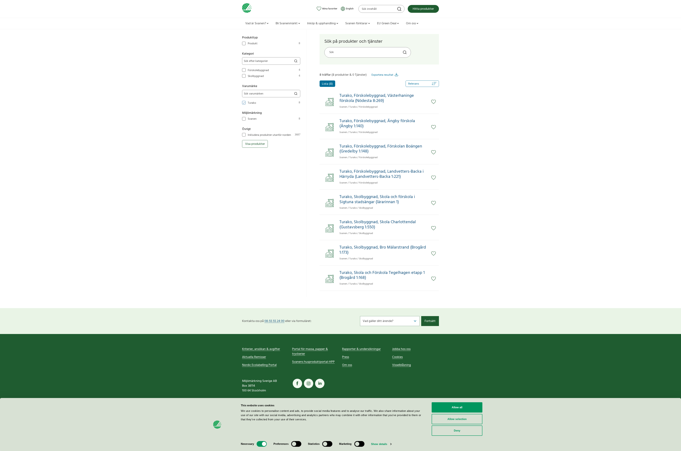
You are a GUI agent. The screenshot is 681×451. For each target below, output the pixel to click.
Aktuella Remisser (254, 357)
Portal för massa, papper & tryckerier (310, 352)
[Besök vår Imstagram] (308, 383)
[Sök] (400, 9)
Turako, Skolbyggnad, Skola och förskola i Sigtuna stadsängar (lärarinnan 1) (377, 199)
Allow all (457, 407)
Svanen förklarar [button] (356, 23)
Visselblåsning (401, 365)
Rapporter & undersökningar (361, 349)
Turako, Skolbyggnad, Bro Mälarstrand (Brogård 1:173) (382, 250)
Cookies (397, 357)
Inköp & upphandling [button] (321, 23)
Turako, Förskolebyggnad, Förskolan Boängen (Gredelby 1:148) (380, 149)
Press (345, 357)
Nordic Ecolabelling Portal (259, 365)
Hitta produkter (423, 9)
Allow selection (457, 419)
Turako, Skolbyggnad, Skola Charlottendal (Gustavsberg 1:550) (377, 225)
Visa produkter (255, 144)
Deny (457, 430)
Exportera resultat (382, 75)
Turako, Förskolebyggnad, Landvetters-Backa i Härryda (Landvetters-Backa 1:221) (381, 174)
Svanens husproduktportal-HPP (313, 361)
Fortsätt (430, 321)
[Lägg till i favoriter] (435, 102)
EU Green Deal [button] (386, 23)
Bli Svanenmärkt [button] (287, 23)
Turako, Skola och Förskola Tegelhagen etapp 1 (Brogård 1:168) (382, 275)
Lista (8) (327, 84)
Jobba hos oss (401, 349)
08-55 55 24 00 (274, 321)
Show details (379, 444)
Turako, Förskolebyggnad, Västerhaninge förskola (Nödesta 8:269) (376, 98)
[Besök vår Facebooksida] (297, 383)
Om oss (347, 365)
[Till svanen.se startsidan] (247, 8)
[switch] (296, 444)
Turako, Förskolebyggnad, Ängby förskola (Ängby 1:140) (377, 124)
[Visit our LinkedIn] (320, 383)
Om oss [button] (411, 23)
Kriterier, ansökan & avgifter (261, 349)
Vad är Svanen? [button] (255, 23)
